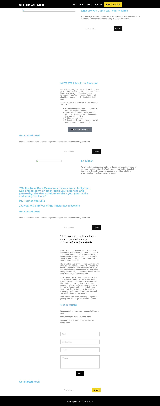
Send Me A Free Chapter (113, 5)
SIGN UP (117, 29)
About (81, 5)
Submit (80, 373)
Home (74, 5)
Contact (89, 5)
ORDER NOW (98, 5)
